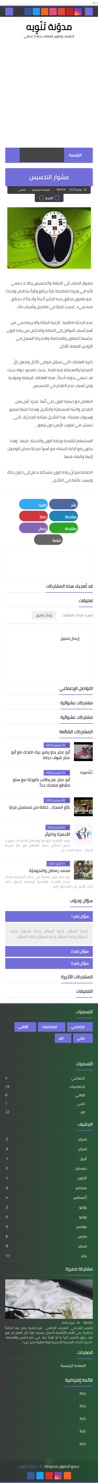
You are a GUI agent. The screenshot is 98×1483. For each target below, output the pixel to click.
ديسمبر (46, 1168)
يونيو (46, 1216)
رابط (83, 1394)
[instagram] (78, 11)
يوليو (46, 1207)
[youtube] (49, 1475)
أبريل (46, 1158)
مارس (46, 1236)
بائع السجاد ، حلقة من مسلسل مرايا (39, 807)
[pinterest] (69, 11)
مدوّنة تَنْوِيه (49, 26)
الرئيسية (75, 155)
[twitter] (36, 11)
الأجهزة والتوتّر (57, 834)
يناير (46, 1255)
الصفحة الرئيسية (41, 189)
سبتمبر (46, 1187)
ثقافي (21, 189)
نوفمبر (46, 1226)
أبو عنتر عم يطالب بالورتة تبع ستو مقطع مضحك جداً (41, 782)
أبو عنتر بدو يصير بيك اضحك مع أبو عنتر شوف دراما (40, 754)
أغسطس (46, 1197)
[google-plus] (61, 11)
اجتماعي (78, 1026)
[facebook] (28, 11)
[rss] (44, 11)
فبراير (46, 1139)
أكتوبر (46, 1178)
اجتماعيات (49, 1026)
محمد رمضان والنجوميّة (49, 870)
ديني (81, 1038)
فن (61, 1038)
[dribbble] (53, 11)
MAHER (88, 1322)
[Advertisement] (49, 93)
